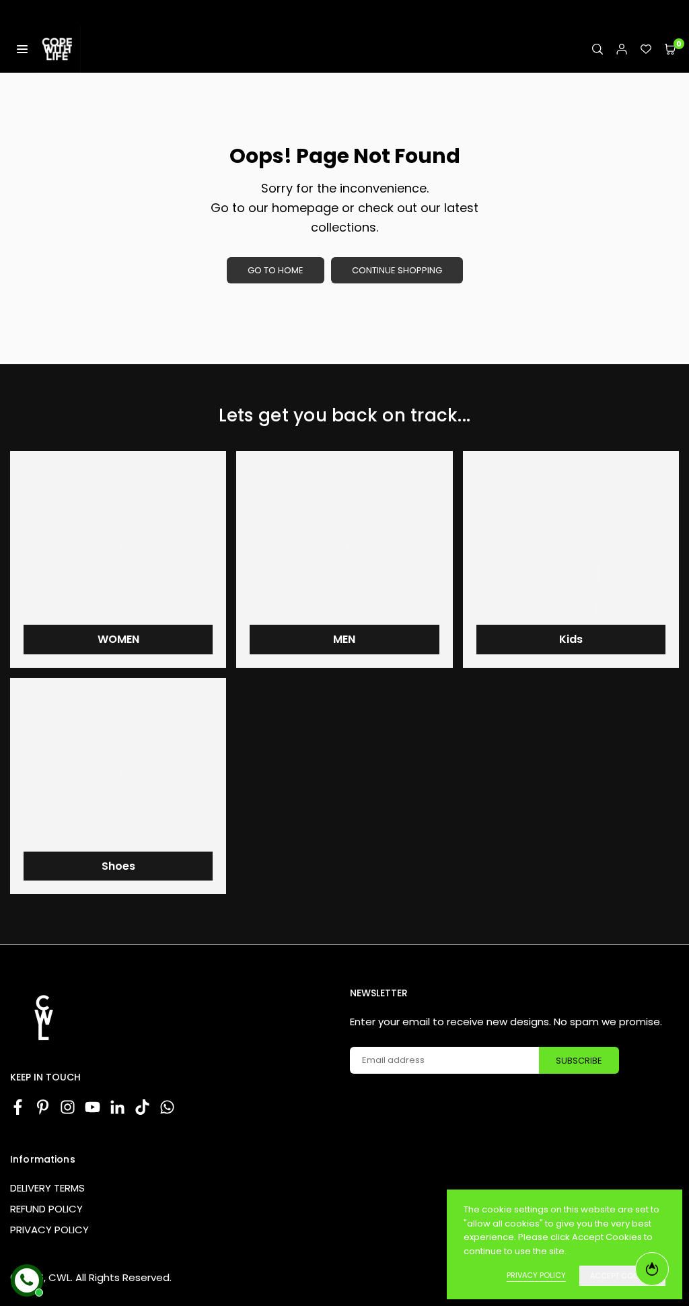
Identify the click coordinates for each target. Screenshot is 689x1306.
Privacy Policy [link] (536, 1275)
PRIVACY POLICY (49, 1230)
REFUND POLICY (46, 1209)
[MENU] (22, 49)
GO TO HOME (275, 270)
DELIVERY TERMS (47, 1188)
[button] (670, 49)
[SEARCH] (597, 49)
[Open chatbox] (27, 1280)
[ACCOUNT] (622, 49)
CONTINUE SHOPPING (397, 270)
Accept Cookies (622, 1275)
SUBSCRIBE (579, 1060)
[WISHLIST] (646, 49)
